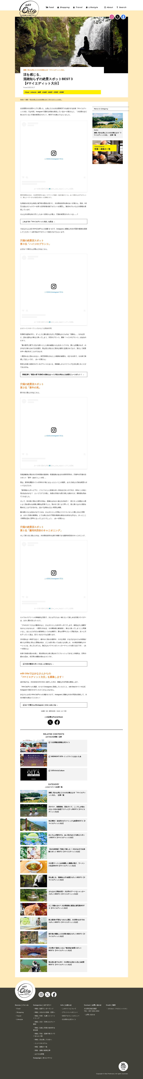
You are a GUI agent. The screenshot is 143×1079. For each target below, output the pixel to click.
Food (18, 1008)
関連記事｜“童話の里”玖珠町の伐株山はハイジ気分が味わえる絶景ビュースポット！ (52, 374)
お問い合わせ (90, 1014)
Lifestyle (20, 1019)
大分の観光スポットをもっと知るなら (38, 664)
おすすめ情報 (39, 1054)
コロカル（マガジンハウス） (118, 1008)
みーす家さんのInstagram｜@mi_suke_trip (40, 705)
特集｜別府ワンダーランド (44, 1008)
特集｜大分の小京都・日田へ (45, 1012)
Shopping (20, 1012)
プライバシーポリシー (70, 1012)
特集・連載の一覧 (41, 1047)
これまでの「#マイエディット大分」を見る (37, 221)
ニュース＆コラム (41, 1043)
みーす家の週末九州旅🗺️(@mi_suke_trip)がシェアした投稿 (53, 189)
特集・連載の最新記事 (42, 1050)
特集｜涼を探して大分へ (43, 1039)
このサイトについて (69, 1008)
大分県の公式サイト (69, 1019)
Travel (19, 1016)
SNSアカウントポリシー (70, 1016)
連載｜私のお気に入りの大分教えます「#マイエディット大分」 (44, 70)
